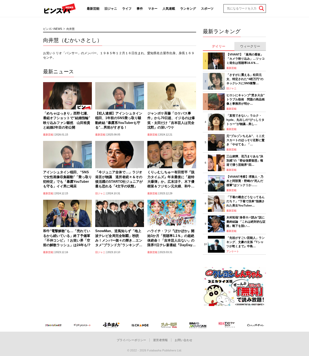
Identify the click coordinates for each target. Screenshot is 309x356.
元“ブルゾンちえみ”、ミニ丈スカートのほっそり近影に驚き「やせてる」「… (245, 140)
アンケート (232, 251)
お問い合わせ (183, 340)
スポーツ (207, 8)
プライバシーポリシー (131, 340)
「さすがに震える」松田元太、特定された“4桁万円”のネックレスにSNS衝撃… (244, 79)
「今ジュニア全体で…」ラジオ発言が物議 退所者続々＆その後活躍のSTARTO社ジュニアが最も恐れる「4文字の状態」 (119, 179)
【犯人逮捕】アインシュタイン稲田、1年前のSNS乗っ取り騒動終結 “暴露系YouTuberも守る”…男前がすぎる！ (118, 120)
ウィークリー (250, 46)
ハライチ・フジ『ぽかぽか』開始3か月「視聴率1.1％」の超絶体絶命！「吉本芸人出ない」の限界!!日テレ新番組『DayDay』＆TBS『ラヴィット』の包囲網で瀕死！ (171, 238)
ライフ (127, 8)
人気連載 (168, 8)
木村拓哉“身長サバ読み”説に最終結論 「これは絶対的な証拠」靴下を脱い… (245, 221)
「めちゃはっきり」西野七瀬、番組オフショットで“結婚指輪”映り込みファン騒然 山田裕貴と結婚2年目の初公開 (66, 120)
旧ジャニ (110, 8)
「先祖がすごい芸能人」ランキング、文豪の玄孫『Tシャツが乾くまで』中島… (245, 242)
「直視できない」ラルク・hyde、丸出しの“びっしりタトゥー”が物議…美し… (245, 119)
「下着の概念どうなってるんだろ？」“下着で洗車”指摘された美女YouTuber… (245, 201)
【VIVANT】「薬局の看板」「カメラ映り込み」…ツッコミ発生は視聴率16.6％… (245, 58)
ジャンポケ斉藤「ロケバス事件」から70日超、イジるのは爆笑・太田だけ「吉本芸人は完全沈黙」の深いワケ (171, 120)
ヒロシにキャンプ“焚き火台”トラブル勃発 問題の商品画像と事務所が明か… (245, 99)
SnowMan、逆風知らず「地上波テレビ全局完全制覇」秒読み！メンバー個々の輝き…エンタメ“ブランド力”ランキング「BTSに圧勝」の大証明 (118, 238)
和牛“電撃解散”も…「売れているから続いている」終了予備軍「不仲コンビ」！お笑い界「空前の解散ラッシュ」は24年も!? (66, 238)
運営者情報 (160, 340)
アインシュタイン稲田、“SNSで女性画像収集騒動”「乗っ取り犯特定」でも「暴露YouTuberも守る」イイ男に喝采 (67, 179)
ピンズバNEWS (52, 29)
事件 (140, 8)
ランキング (188, 8)
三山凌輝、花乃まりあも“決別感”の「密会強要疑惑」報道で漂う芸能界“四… (244, 160)
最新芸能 (93, 8)
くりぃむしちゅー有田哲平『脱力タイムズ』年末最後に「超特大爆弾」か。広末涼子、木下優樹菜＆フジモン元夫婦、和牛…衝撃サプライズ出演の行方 (170, 179)
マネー (152, 8)
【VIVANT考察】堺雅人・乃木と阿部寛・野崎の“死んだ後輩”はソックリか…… (244, 181)
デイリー (218, 46)
